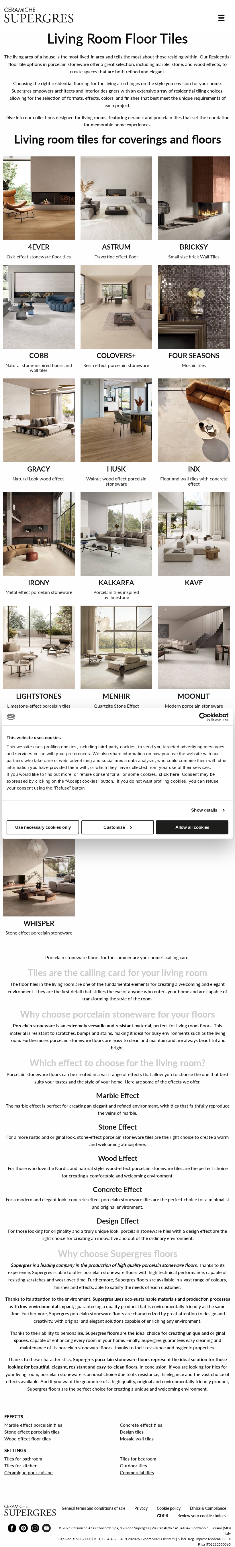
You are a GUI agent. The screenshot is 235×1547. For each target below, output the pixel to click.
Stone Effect (117, 1127)
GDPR (162, 1515)
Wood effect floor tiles (27, 1438)
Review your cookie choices (201, 1515)
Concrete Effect (117, 1189)
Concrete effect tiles (141, 1425)
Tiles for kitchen (21, 1465)
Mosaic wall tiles (137, 1438)
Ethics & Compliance (208, 1508)
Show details (204, 810)
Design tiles (132, 1431)
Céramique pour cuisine (28, 1472)
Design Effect (118, 1221)
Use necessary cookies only (43, 827)
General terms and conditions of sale (93, 1508)
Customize (114, 827)
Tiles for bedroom (138, 1458)
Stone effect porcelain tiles (32, 1431)
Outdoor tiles (133, 1465)
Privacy (141, 1508)
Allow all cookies (192, 827)
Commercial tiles (137, 1472)
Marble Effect (117, 1095)
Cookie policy (169, 1508)
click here (169, 774)
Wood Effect (117, 1158)
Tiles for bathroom (23, 1458)
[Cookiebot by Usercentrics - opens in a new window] (203, 716)
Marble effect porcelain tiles (33, 1425)
